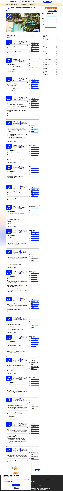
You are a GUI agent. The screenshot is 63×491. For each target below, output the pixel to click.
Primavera (46, 51)
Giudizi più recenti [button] (47, 40)
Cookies (31, 485)
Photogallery (36, 30)
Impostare (16, 487)
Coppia (46, 62)
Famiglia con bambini (48, 59)
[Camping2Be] (11, 1)
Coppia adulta (47, 64)
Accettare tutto (16, 484)
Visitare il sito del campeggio (51, 8)
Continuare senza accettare (25, 464)
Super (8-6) (45, 46)
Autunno (46, 55)
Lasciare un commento (47, 1)
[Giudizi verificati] (20, 42)
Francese (46, 69)
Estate (46, 53)
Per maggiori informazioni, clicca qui (8, 481)
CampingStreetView (31, 481)
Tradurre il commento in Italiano (11, 55)
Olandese (46, 74)
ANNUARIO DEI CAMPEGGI (49, 479)
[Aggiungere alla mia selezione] (38, 14)
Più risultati (37, 470)
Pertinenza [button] (46, 36)
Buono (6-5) (45, 47)
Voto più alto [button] (46, 39)
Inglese (46, 71)
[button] (53, 1)
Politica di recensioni (37, 485)
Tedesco (46, 72)
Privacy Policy (35, 489)
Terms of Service (42, 489)
